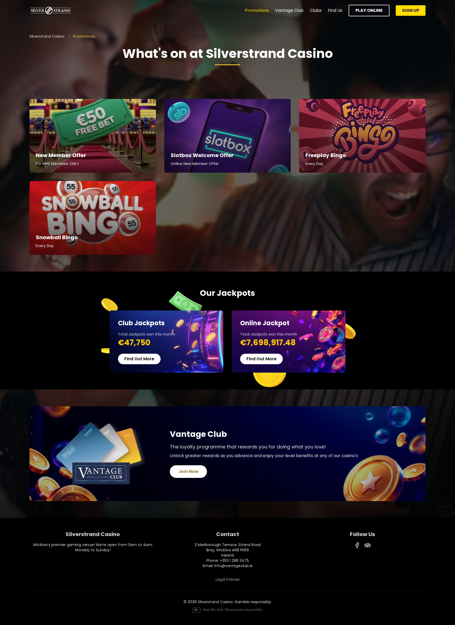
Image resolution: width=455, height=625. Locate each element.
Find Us (335, 10)
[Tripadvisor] (367, 545)
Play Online (369, 10)
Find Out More (139, 359)
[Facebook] (357, 545)
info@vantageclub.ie (233, 565)
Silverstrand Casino (47, 36)
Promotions (257, 10)
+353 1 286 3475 (234, 560)
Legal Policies (228, 579)
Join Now (188, 471)
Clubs (316, 10)
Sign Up (410, 10)
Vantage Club (289, 10)
